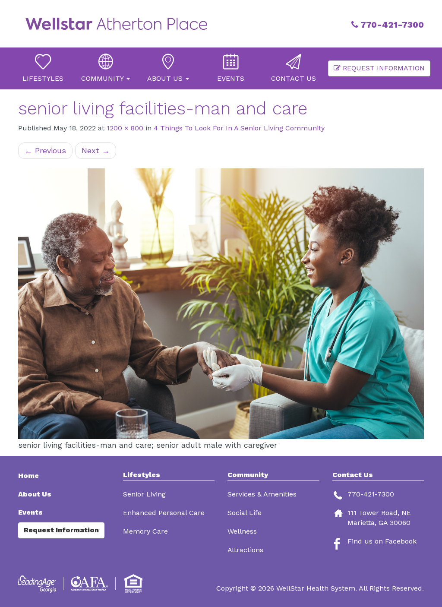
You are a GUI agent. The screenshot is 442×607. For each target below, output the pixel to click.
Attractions (245, 550)
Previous (45, 150)
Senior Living (144, 494)
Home (28, 475)
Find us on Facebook (382, 541)
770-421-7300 (391, 24)
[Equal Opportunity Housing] (134, 583)
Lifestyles (141, 475)
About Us (34, 494)
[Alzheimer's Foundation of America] (90, 583)
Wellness (242, 531)
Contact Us (352, 475)
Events (30, 512)
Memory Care (145, 531)
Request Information (383, 68)
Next (96, 150)
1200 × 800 (125, 128)
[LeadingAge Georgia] (38, 583)
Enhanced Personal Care (164, 513)
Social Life (244, 513)
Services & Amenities (262, 494)
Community (247, 475)
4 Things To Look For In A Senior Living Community (239, 128)
